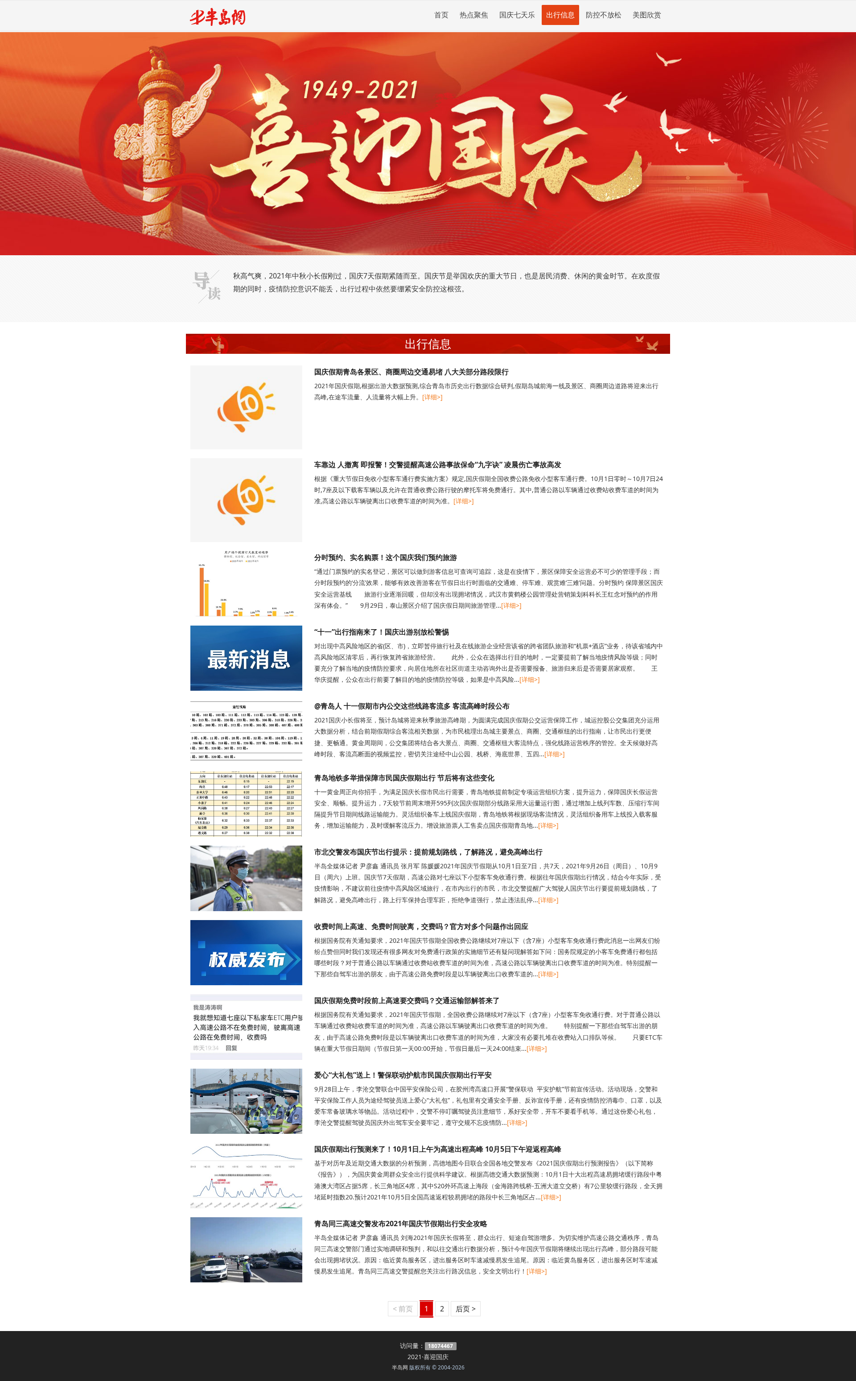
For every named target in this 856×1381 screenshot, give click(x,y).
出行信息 (560, 15)
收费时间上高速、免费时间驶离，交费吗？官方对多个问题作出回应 (421, 926)
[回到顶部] (844, 1369)
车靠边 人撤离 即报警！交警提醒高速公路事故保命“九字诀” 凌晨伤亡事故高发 (437, 464)
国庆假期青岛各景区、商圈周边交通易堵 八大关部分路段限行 (411, 372)
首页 (441, 15)
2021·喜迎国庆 (428, 1356)
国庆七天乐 (517, 15)
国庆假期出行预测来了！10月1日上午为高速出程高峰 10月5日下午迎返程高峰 (437, 1149)
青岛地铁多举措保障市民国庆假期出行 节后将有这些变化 (404, 778)
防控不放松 (603, 15)
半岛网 (400, 1367)
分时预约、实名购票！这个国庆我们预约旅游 (385, 557)
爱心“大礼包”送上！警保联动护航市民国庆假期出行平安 (403, 1075)
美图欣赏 (647, 15)
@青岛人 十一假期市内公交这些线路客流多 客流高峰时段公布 (412, 706)
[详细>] (432, 397)
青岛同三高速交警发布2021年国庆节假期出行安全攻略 (400, 1223)
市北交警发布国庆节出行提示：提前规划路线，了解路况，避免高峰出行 (428, 852)
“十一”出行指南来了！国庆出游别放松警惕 (381, 632)
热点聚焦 (474, 15)
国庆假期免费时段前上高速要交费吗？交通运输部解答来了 (407, 1000)
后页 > (466, 1309)
